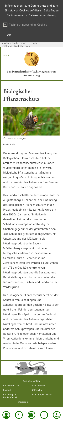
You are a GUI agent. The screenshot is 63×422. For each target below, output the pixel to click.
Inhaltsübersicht (11, 385)
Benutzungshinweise (42, 394)
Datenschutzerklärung (42, 15)
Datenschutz (38, 389)
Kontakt (7, 389)
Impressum (22, 401)
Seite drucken (38, 385)
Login (34, 43)
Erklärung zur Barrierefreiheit (10, 396)
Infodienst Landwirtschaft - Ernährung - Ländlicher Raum (16, 44)
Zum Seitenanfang (32, 380)
